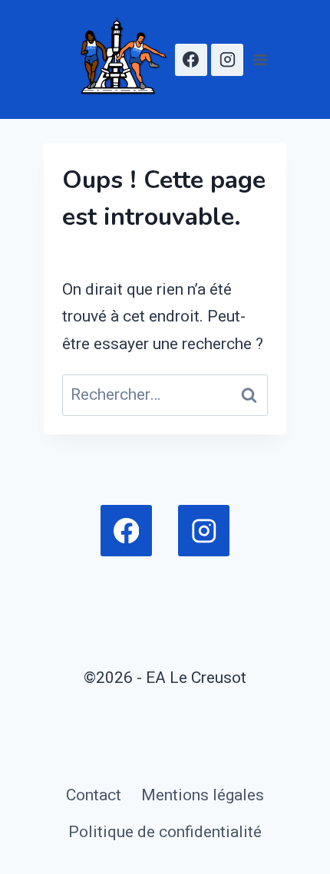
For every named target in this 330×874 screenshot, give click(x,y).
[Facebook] (191, 60)
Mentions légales (202, 795)
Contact (93, 795)
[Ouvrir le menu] (260, 59)
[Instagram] (227, 60)
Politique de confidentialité (165, 832)
